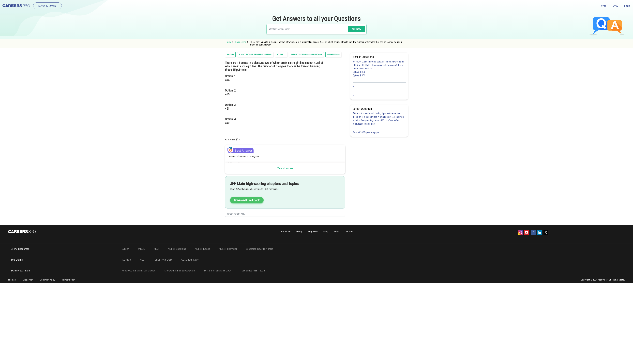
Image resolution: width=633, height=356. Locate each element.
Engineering (240, 42)
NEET (143, 259)
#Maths (230, 54)
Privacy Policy (68, 279)
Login (627, 5)
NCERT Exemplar (228, 248)
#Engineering (333, 54)
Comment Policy (47, 279)
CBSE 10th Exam (163, 259)
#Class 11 (281, 54)
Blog (325, 231)
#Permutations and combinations (306, 54)
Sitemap (12, 279)
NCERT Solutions (177, 248)
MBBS (141, 248)
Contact (349, 231)
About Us (286, 231)
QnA (615, 5)
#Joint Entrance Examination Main (255, 54)
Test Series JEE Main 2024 (217, 270)
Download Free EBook (247, 200)
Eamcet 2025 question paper (366, 132)
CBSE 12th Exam (190, 259)
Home (603, 5)
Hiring (299, 231)
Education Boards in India (259, 248)
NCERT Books (202, 248)
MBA (156, 248)
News (336, 231)
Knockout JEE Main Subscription (138, 270)
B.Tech (125, 248)
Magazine (313, 231)
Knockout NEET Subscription (179, 270)
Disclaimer (28, 279)
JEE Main (126, 259)
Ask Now (356, 28)
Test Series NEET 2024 (252, 270)
